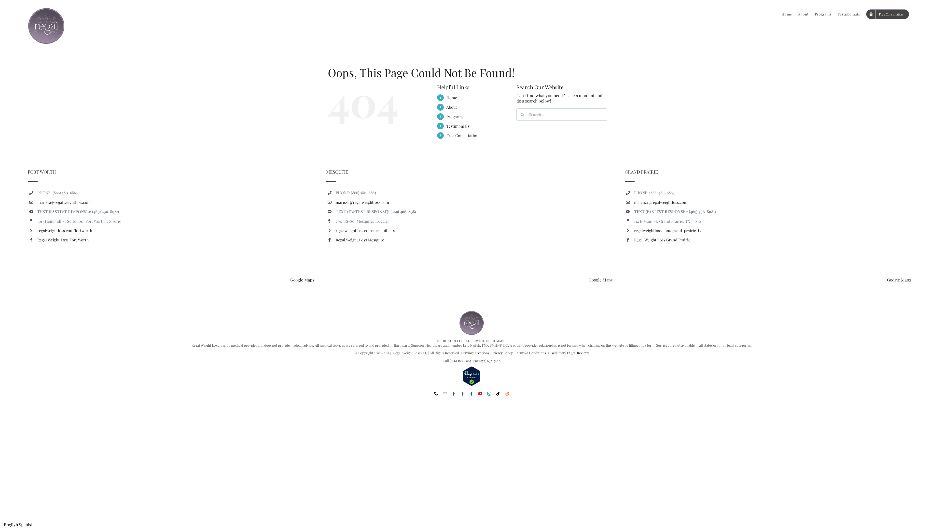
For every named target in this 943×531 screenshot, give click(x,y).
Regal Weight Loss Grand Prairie (662, 239)
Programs (454, 116)
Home (451, 97)
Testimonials (457, 126)
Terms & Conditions (530, 353)
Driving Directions (475, 353)
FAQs (571, 353)
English (11, 524)
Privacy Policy (502, 353)
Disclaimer (556, 353)
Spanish (26, 524)
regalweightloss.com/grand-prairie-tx (667, 230)
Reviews (583, 353)
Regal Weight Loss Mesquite (360, 239)
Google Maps (302, 279)
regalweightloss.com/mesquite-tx (365, 230)
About (451, 107)
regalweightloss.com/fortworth (64, 230)
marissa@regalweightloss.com (64, 202)
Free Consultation (462, 135)
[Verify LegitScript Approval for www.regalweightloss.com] (472, 368)
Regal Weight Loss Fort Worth (63, 239)
